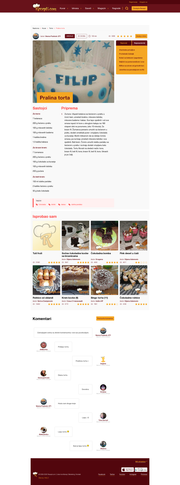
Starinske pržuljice (127, 50)
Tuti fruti (46, 242)
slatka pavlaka (76, 204)
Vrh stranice (140, 462)
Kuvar (62, 8)
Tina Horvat (103, 420)
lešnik (53, 204)
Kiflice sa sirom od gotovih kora (131, 66)
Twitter (112, 474)
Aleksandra (43, 434)
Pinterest (144, 474)
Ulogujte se (143, 2)
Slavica (103, 448)
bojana (103, 364)
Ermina (103, 392)
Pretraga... (126, 8)
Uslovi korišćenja (62, 474)
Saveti (88, 8)
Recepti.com (45, 7)
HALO (46, 478)
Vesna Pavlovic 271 (53, 36)
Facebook (101, 474)
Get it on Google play (141, 469)
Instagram (133, 474)
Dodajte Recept (139, 8)
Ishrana (75, 8)
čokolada (42, 204)
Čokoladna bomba (104, 242)
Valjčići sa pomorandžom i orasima (131, 62)
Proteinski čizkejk (126, 54)
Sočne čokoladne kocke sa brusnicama (75, 242)
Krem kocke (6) (75, 285)
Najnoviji (123, 43)
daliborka (44, 349)
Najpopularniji (139, 43)
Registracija (133, 2)
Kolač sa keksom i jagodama (130, 58)
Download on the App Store (127, 469)
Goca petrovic (44, 378)
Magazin (102, 8)
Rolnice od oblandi (46, 285)
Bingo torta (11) (104, 285)
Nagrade (116, 8)
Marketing (71, 474)
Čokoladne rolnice (133, 285)
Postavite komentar (105, 318)
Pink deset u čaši (133, 242)
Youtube (122, 474)
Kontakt (78, 474)
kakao (63, 204)
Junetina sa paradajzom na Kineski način (131, 70)
